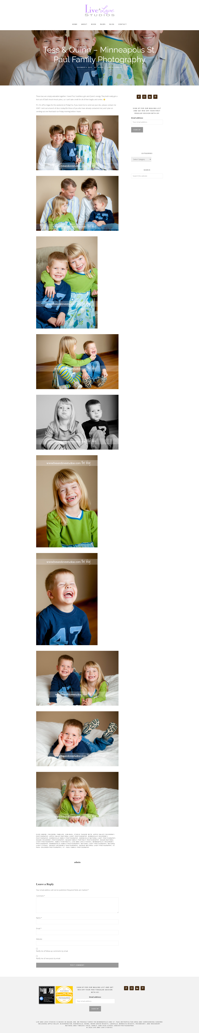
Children (52, 834)
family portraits (63, 842)
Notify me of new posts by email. (48, 958)
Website (39, 939)
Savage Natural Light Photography (95, 845)
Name (39, 918)
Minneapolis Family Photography (65, 843)
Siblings (69, 834)
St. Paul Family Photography (76, 847)
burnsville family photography (64, 838)
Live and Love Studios (99, 10)
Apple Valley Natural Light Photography (68, 836)
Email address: (137, 118)
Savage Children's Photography (63, 845)
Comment (40, 896)
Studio (77, 834)
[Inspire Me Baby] (64, 1006)
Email (38, 928)
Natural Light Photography (94, 843)
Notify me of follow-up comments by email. (52, 951)
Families (60, 834)
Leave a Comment (114, 67)
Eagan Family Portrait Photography (82, 840)
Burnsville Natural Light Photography (97, 838)
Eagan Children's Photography (50, 840)
